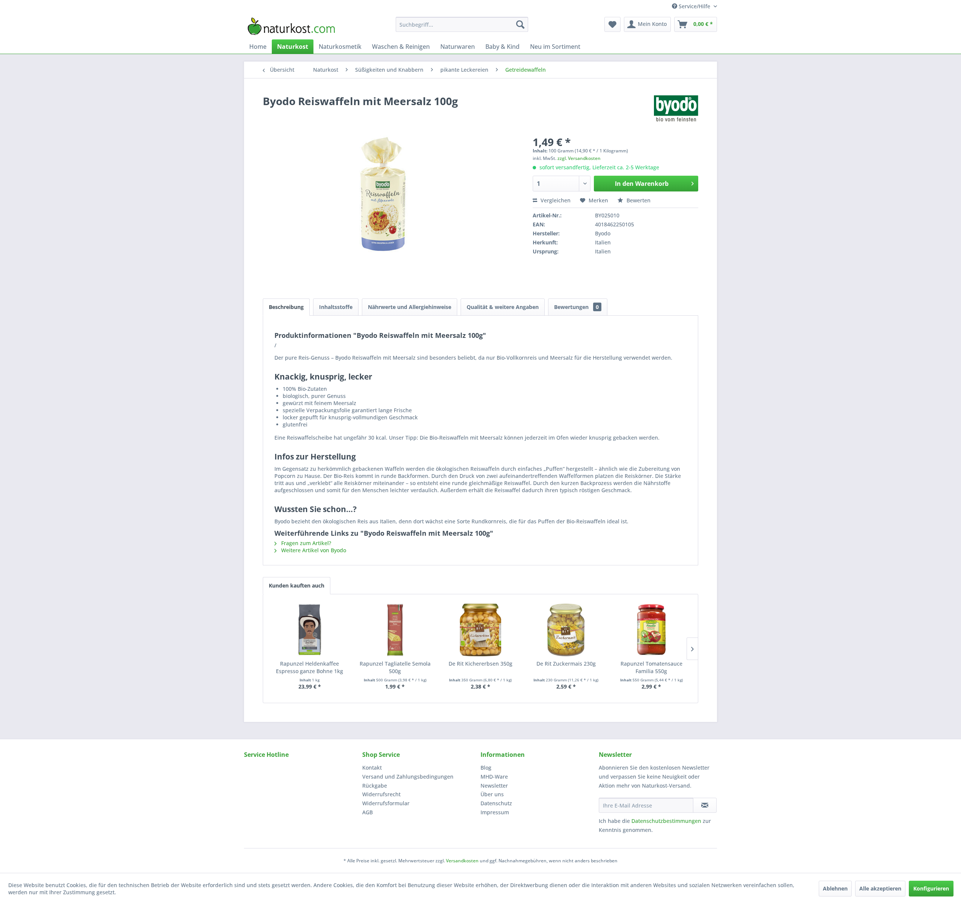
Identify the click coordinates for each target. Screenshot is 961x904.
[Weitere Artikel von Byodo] (676, 108)
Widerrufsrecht (381, 794)
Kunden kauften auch (296, 585)
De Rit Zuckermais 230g (566, 663)
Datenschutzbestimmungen (666, 820)
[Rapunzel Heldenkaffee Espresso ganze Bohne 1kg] (310, 630)
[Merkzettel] (612, 24)
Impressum (494, 812)
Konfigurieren (931, 888)
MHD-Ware (494, 776)
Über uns (492, 794)
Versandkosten (462, 860)
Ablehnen (835, 888)
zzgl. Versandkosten (579, 158)
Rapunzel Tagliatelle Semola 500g (395, 667)
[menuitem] (462, 24)
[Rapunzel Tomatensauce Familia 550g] (651, 630)
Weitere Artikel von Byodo (313, 550)
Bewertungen (576, 306)
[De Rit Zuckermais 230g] (566, 630)
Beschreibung (286, 306)
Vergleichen (555, 200)
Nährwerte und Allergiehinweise (409, 306)
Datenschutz (496, 803)
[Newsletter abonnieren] (705, 805)
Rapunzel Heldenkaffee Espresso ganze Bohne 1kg (309, 667)
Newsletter (494, 785)
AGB (367, 812)
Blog (485, 767)
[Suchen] (520, 24)
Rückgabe (374, 785)
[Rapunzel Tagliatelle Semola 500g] (395, 630)
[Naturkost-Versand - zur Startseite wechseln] (291, 26)
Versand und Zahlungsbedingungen (407, 776)
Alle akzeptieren (880, 888)
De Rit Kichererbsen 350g (480, 663)
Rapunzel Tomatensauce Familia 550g (651, 667)
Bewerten (638, 200)
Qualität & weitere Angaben (503, 306)
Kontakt (372, 767)
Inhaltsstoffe (335, 306)
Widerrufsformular (386, 803)
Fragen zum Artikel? (305, 543)
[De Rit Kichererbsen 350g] (480, 630)
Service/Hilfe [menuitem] (694, 6)
